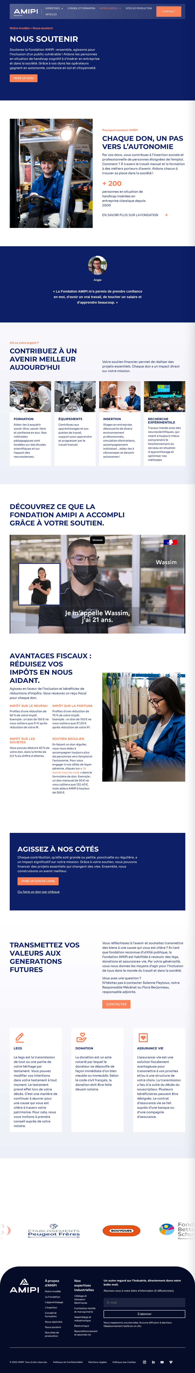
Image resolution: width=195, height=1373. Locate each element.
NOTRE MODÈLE (108, 8)
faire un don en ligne (38, 881)
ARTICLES (51, 14)
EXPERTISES (53, 8)
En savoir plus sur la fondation (130, 215)
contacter (116, 1004)
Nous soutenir (115, 1199)
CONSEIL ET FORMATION (81, 8)
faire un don (24, 78)
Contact (168, 11)
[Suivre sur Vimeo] (171, 1362)
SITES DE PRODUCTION (139, 8)
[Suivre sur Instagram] (144, 1362)
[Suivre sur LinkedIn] (153, 1362)
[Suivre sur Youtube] (162, 1362)
